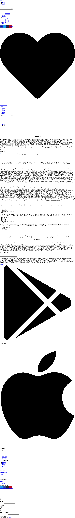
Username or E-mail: (4, 515)
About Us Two (7, 14)
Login (3, 112)
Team (3, 17)
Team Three (7, 20)
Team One (7, 18)
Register (10, 508)
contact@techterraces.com (5, 474)
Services (3, 15)
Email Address (3, 472)
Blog (3, 23)
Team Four (7, 21)
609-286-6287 (2, 483)
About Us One (7, 13)
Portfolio (4, 16)
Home (3, 10)
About (3, 12)
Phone (1, 481)
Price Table (4, 22)
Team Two (7, 19)
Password (2, 505)
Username (2, 504)
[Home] (1, 106)
